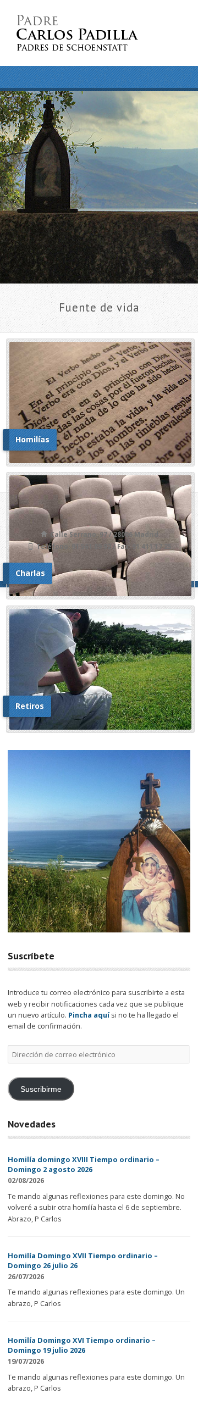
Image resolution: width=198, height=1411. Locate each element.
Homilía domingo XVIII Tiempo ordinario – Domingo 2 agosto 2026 (84, 1164)
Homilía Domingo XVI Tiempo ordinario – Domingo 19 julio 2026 (82, 1345)
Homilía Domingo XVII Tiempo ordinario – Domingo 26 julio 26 (83, 1260)
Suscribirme (41, 1089)
